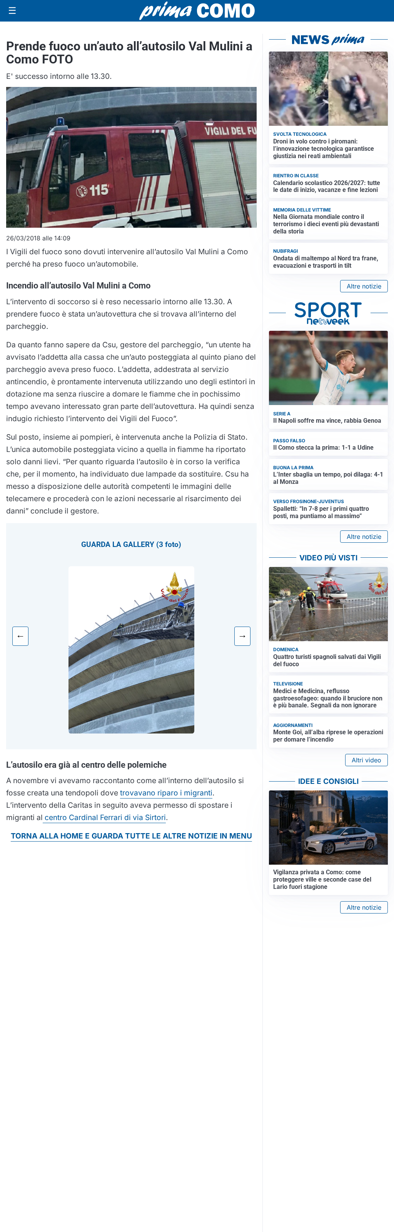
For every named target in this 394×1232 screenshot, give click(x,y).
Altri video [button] (366, 760)
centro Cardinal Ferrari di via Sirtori (104, 817)
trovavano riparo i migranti (166, 792)
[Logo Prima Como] (197, 11)
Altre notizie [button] (364, 286)
